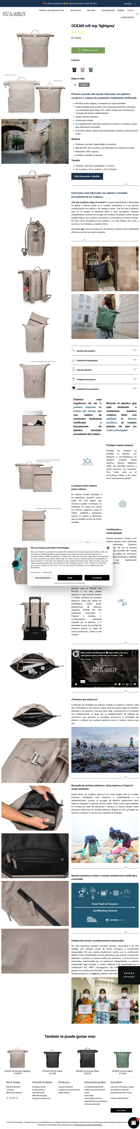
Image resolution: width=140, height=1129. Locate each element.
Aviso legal (88, 1095)
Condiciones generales (93, 1087)
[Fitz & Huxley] (14, 14)
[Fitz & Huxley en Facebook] (7, 1099)
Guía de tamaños (65, 1087)
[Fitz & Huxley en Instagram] (10, 1099)
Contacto (10, 1090)
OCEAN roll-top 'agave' (122, 1071)
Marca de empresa (14, 1093)
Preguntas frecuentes (41, 1098)
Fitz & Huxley (17, 1122)
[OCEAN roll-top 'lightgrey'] (35, 46)
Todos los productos (51, 10)
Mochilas (75, 10)
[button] (129, 975)
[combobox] (130, 3)
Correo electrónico (119, 1098)
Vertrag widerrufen (92, 1104)
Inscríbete (121, 1110)
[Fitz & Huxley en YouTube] (17, 1099)
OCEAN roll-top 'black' (52, 1071)
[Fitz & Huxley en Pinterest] (13, 1099)
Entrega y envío (38, 1087)
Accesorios (108, 10)
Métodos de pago (39, 1095)
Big (75, 84)
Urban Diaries (64, 1093)
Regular (84, 84)
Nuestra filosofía (13, 1087)
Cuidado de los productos (69, 1090)
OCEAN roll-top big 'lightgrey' (17, 1071)
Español (128, 4)
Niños (121, 10)
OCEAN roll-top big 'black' (87, 1071)
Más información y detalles (87, 176)
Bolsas (91, 10)
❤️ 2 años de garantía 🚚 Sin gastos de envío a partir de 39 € (70, 3)
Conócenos (127, 17)
